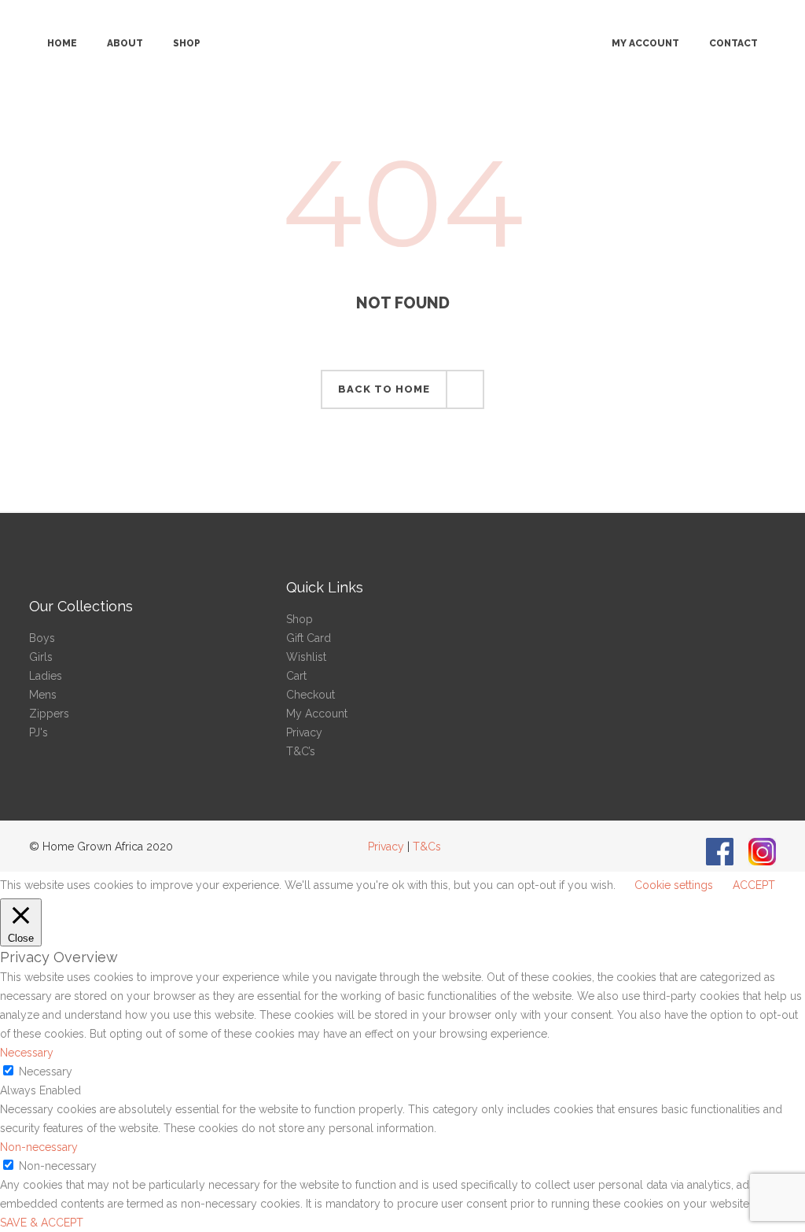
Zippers (49, 713)
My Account (316, 713)
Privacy (304, 732)
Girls (41, 657)
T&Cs (427, 846)
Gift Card (308, 638)
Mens (43, 694)
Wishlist (306, 657)
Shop (299, 619)
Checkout (310, 694)
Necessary (45, 1071)
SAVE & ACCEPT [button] (41, 1222)
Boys (42, 638)
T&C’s (300, 751)
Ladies (45, 675)
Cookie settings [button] (673, 885)
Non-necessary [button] (39, 1147)
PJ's (38, 732)
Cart (296, 675)
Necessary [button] (26, 1052)
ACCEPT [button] (754, 885)
